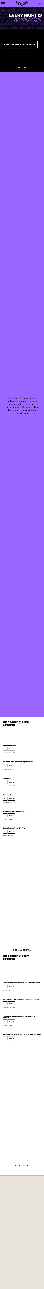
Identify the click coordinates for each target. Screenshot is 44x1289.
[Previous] (18, 67)
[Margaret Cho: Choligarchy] (22, 807)
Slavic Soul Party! (10, 745)
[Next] (25, 67)
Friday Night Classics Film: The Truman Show (21, 999)
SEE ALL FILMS (22, 1165)
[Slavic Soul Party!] (22, 741)
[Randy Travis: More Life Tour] (22, 824)
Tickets (11, 749)
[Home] (22, 3)
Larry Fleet (7, 778)
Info (5, 749)
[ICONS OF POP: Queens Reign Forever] (22, 757)
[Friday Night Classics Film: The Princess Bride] (22, 978)
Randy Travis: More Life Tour (14, 828)
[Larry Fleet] (22, 774)
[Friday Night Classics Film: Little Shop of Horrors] (22, 1012)
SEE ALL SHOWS (22, 950)
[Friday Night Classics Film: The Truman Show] (22, 995)
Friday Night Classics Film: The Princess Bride (21, 983)
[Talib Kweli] (22, 791)
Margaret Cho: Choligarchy (14, 811)
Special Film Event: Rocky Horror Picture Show (22, 1034)
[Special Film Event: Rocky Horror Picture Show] (22, 1030)
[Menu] (3, 4)
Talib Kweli (7, 795)
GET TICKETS (26, 58)
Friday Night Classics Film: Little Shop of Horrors (19, 1016)
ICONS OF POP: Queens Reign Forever (18, 762)
